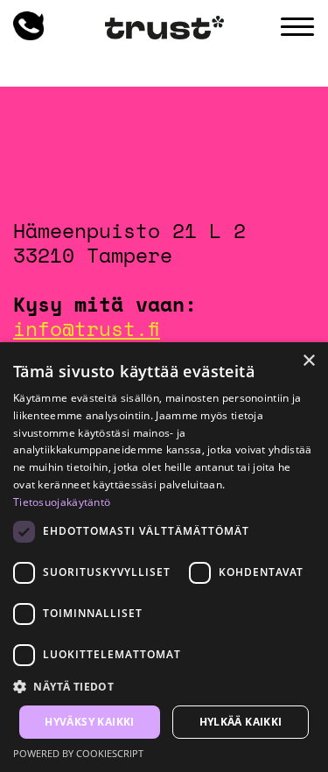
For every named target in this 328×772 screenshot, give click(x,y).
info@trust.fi (86, 328)
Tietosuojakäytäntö (61, 502)
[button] (164, 687)
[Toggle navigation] (297, 27)
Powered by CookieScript (78, 753)
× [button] (308, 361)
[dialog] (164, 557)
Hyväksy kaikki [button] (90, 721)
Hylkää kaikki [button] (241, 721)
